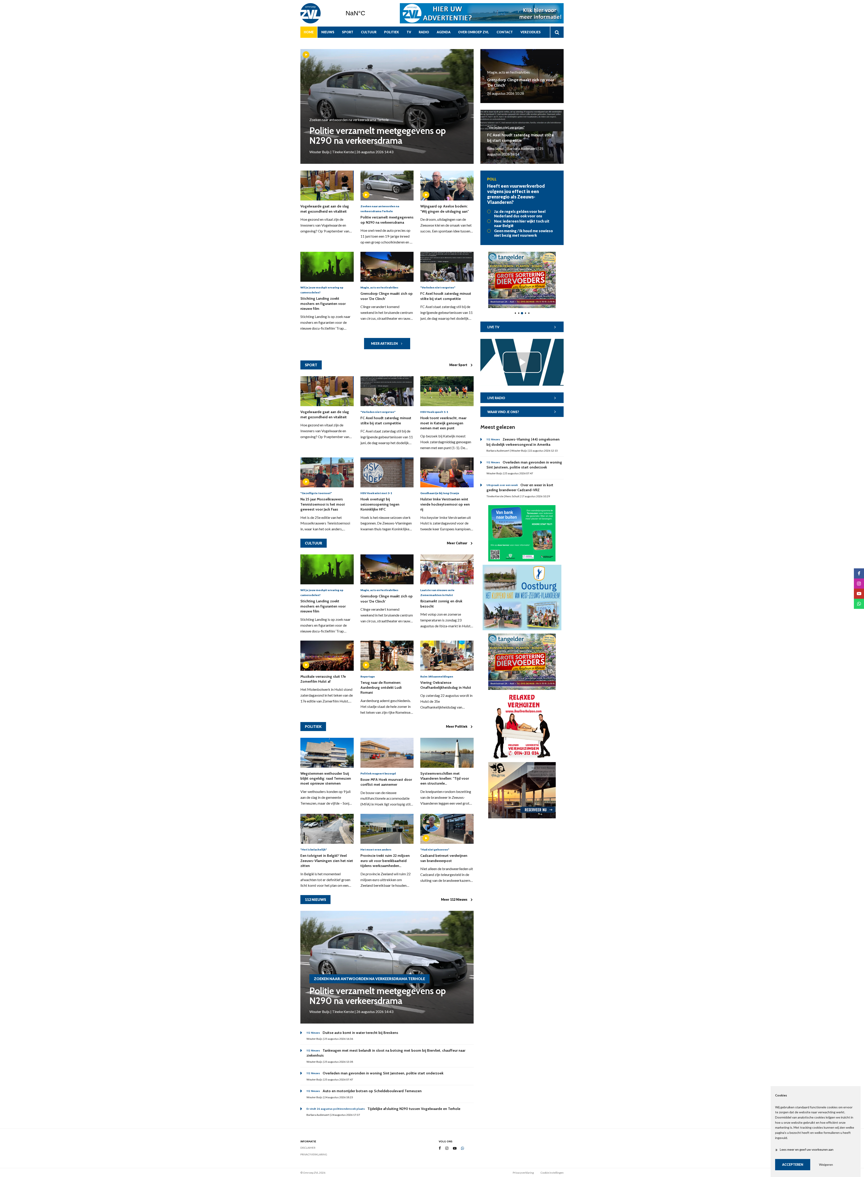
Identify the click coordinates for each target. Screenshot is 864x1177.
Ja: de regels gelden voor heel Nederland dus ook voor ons (520, 213)
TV (409, 32)
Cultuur (368, 32)
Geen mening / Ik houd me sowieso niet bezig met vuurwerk (523, 233)
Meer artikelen (384, 343)
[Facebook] (440, 1148)
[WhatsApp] (462, 1148)
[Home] (319, 13)
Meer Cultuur (457, 543)
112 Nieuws (315, 899)
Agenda (443, 32)
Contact (505, 32)
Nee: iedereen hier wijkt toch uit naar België (521, 223)
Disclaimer (307, 1147)
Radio (424, 32)
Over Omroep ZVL (473, 32)
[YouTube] (455, 1148)
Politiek (391, 32)
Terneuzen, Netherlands (367, 13)
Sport (347, 32)
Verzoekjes (530, 32)
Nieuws (327, 32)
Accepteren (792, 1164)
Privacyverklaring (313, 1154)
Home (309, 32)
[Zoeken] (557, 32)
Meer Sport (458, 365)
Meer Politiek (456, 726)
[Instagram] (446, 1148)
